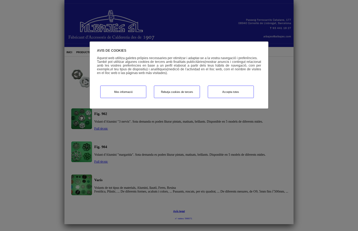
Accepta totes (230, 91)
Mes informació (123, 91)
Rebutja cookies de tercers (177, 91)
